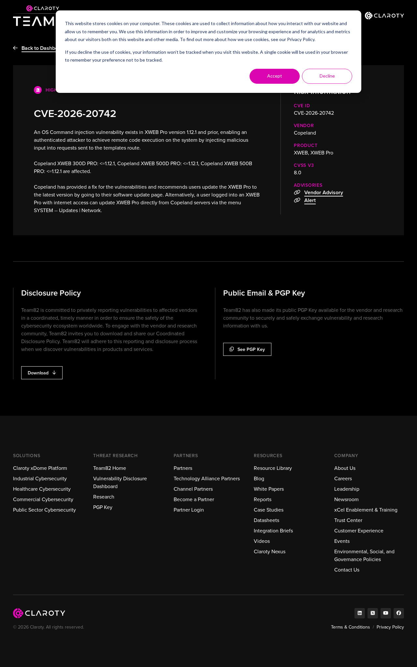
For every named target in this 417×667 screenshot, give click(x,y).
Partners (183, 468)
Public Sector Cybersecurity (44, 510)
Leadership (346, 489)
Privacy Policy (300, 39)
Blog (259, 478)
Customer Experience (358, 530)
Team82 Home (109, 468)
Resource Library (273, 468)
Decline (327, 76)
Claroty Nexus (269, 551)
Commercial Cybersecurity (43, 499)
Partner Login (189, 510)
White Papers (269, 489)
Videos (262, 541)
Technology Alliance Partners (207, 478)
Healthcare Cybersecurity (42, 489)
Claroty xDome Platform (40, 468)
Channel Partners (193, 489)
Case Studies (268, 510)
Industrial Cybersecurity (40, 478)
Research (103, 496)
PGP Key (102, 507)
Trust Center (348, 520)
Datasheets (266, 520)
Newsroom (346, 499)
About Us (344, 468)
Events (342, 541)
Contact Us (346, 569)
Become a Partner (194, 499)
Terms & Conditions (350, 627)
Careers (343, 478)
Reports (262, 499)
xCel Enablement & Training (365, 510)
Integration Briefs (273, 530)
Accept (274, 76)
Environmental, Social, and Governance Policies (364, 555)
